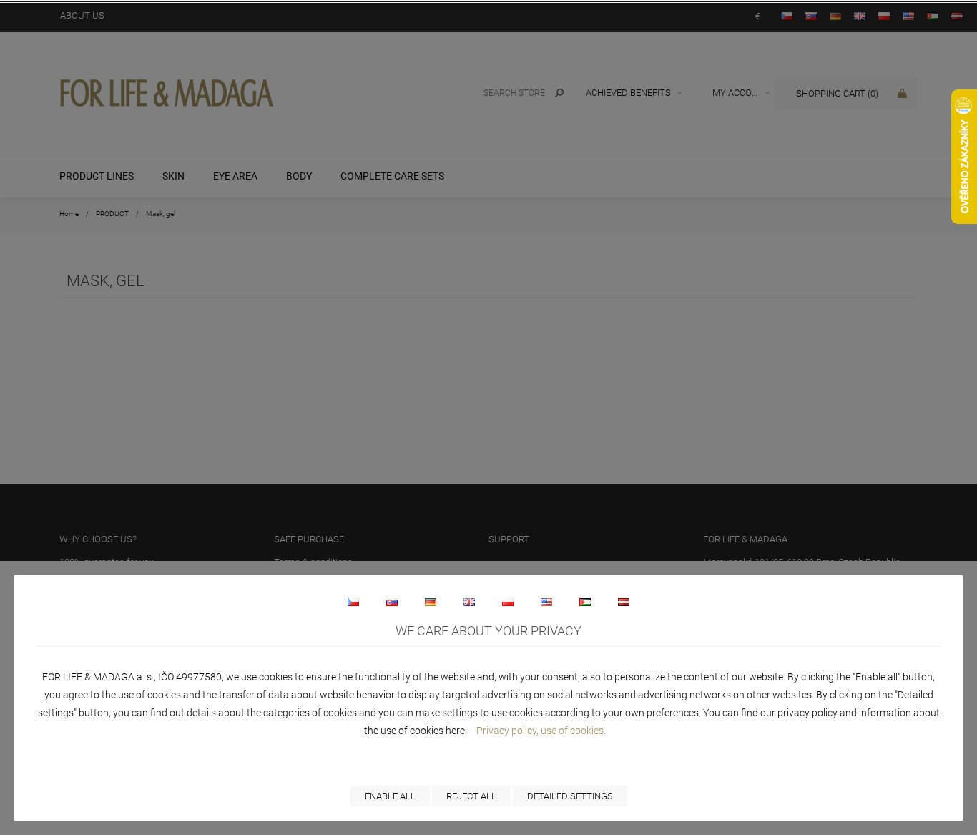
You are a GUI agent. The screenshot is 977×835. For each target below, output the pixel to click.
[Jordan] (585, 601)
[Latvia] (623, 601)
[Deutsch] (430, 601)
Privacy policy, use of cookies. (541, 730)
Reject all (471, 796)
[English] (469, 601)
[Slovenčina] (392, 601)
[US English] (546, 601)
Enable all (390, 796)
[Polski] (507, 601)
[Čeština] (353, 601)
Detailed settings (570, 796)
